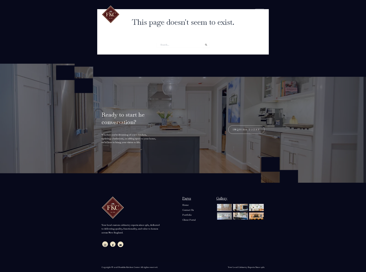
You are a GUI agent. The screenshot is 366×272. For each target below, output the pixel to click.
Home (134, 14)
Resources (178, 14)
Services (162, 14)
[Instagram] (105, 244)
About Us (146, 14)
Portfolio (204, 14)
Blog (192, 14)
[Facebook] (113, 244)
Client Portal (222, 14)
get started (254, 13)
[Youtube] (120, 244)
